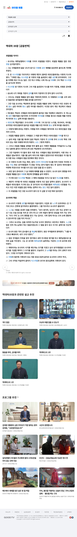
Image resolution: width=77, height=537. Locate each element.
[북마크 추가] (69, 36)
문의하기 (71, 2)
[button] (38, 17)
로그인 (46, 2)
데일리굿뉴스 (62, 2)
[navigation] (4, 7)
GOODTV (53, 2)
